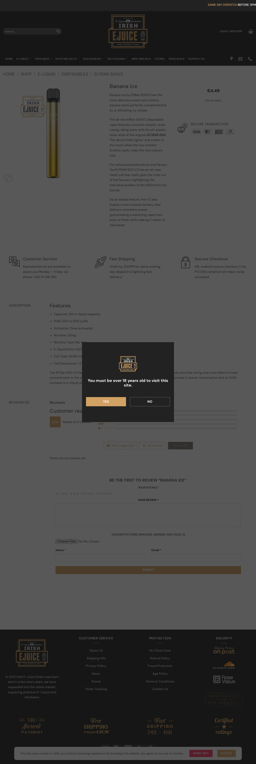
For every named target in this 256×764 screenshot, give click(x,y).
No (150, 401)
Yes (106, 401)
